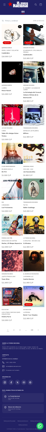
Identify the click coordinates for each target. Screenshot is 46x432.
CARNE (4, 131)
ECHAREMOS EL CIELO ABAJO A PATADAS (32, 51)
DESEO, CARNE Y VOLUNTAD (10, 50)
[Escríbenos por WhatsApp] (40, 426)
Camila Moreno (28, 279)
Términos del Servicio (23, 421)
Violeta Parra (6, 317)
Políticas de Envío (23, 425)
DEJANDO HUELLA (7, 169)
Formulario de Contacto (12, 370)
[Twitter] (17, 382)
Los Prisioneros (7, 207)
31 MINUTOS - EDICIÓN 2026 (31, 241)
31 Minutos (27, 243)
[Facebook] (11, 382)
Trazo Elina (5, 279)
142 (32, 330)
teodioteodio (27, 55)
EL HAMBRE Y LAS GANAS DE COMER (31, 89)
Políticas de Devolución (36, 421)
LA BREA (4, 88)
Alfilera (25, 133)
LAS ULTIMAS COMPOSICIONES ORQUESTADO (11, 313)
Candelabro (6, 53)
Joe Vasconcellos (29, 172)
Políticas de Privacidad (9, 421)
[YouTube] (23, 382)
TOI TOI (25, 205)
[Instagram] (4, 382)
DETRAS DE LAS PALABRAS (31, 131)
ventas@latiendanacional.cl (13, 366)
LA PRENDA (26, 312)
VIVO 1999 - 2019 (28, 169)
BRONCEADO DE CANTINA (9, 241)
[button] (4, 4)
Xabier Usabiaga (29, 207)
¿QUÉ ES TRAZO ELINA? (9, 276)
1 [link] (7, 330)
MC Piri (4, 172)
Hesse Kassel (6, 90)
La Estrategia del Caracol (32, 92)
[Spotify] (30, 382)
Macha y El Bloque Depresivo (12, 243)
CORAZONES (5, 205)
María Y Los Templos (30, 315)
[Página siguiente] (38, 330)
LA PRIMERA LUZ (28, 276)
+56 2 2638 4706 (11, 362)
